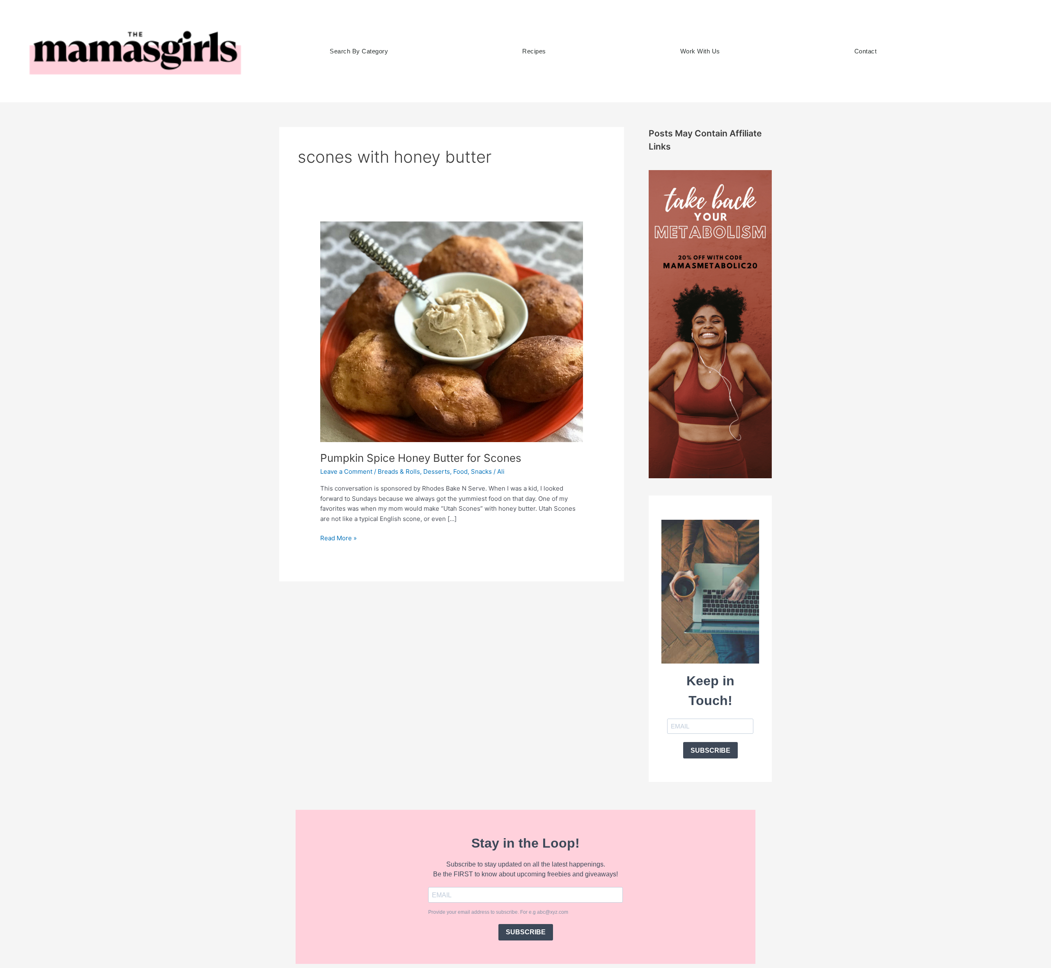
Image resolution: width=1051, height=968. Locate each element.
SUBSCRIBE (710, 750)
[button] (953, 51)
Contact (865, 51)
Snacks (481, 471)
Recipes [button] (534, 51)
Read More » (338, 537)
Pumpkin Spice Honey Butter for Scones (420, 458)
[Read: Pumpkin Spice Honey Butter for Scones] (451, 331)
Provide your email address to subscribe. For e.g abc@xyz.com (498, 912)
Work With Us (700, 51)
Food (460, 471)
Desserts (436, 471)
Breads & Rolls (399, 471)
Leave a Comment (346, 471)
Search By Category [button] (359, 51)
